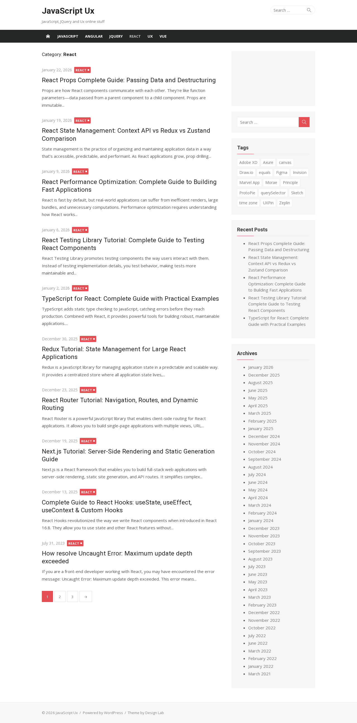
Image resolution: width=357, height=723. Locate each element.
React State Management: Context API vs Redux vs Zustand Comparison (273, 263)
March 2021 (259, 673)
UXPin (268, 202)
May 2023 (257, 581)
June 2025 (257, 390)
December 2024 (264, 436)
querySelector (273, 192)
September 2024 (264, 459)
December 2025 (264, 375)
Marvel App (249, 182)
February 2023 (262, 605)
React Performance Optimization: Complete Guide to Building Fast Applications (277, 284)
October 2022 (262, 627)
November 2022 (264, 620)
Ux (150, 36)
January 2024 (260, 520)
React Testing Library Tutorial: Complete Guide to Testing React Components (277, 304)
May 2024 (257, 489)
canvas (285, 162)
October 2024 (262, 451)
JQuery (116, 36)
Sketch (297, 192)
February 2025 (262, 421)
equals (265, 172)
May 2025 (257, 398)
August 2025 (260, 382)
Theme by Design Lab (146, 712)
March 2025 (259, 413)
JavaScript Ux (68, 11)
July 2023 (257, 566)
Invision (300, 172)
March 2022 (259, 651)
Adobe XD (248, 162)
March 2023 (259, 597)
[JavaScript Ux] (48, 36)
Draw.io (246, 172)
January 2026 (260, 367)
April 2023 (258, 589)
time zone (248, 202)
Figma (281, 172)
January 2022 (260, 666)
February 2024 (262, 513)
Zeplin (284, 202)
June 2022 (257, 643)
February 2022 (262, 658)
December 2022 (264, 612)
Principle (290, 182)
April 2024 (258, 497)
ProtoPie (247, 192)
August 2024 (260, 467)
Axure (268, 162)
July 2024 (257, 474)
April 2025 (258, 405)
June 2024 (257, 482)
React (135, 36)
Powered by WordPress (103, 712)
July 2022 (257, 635)
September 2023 (264, 551)
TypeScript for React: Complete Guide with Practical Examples (130, 298)
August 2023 (260, 559)
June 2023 (257, 574)
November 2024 (264, 444)
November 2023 (264, 535)
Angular (94, 36)
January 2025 (260, 428)
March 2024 (259, 505)
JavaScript (67, 36)
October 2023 (262, 543)
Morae (271, 182)
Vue (163, 36)
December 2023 (264, 528)
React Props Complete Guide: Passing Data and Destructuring (129, 80)
